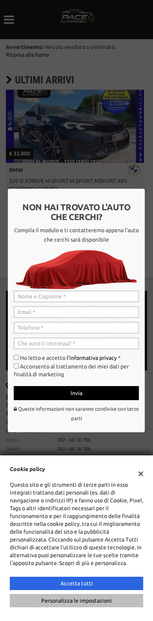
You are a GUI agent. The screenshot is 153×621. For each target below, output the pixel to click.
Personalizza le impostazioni (76, 601)
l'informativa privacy (92, 358)
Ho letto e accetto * (70, 358)
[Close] (145, 188)
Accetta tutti (76, 583)
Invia (76, 393)
